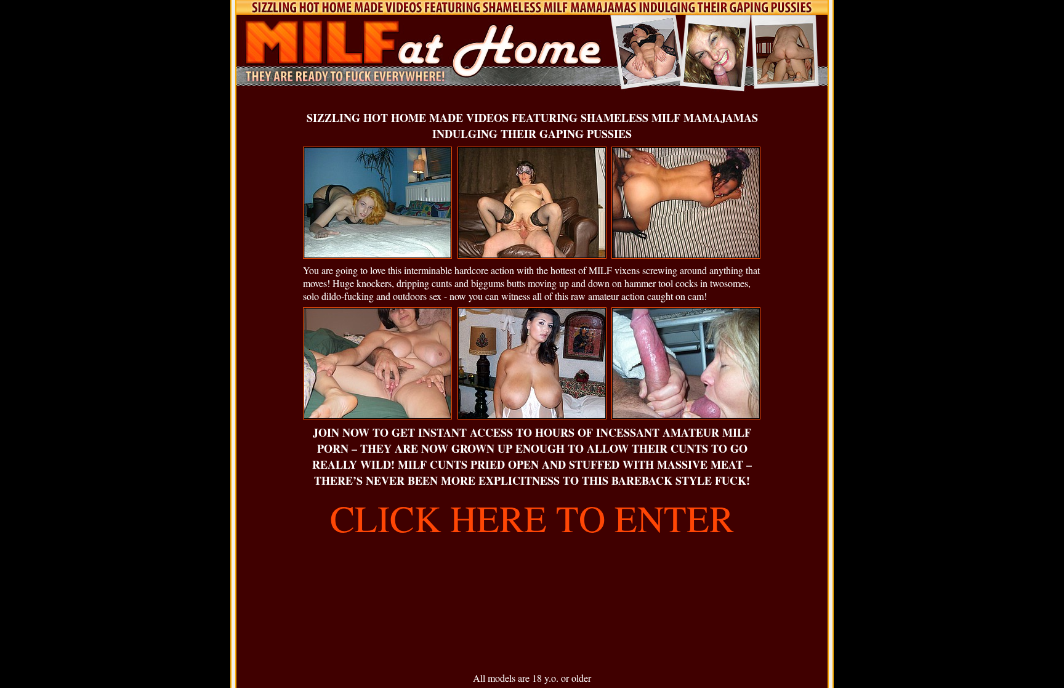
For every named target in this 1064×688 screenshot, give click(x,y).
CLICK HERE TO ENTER (532, 518)
